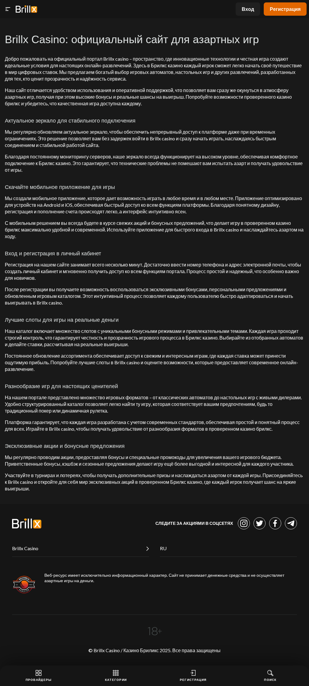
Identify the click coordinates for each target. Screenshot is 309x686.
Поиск (270, 679)
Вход (248, 9)
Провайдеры (39, 679)
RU (163, 548)
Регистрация (285, 9)
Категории (116, 679)
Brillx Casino (25, 548)
